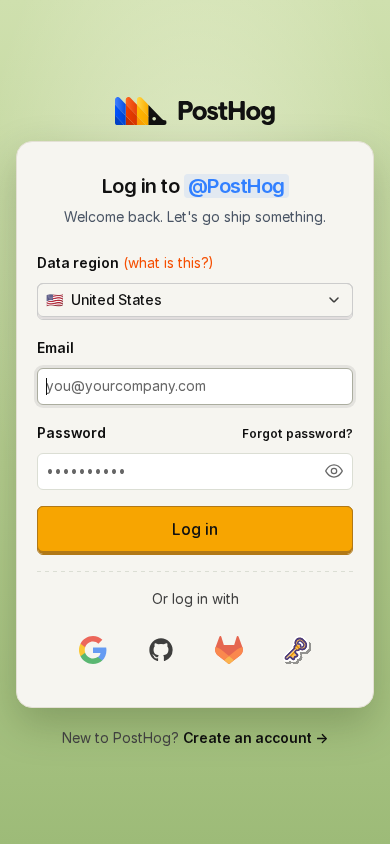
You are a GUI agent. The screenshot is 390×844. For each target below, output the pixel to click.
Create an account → (255, 737)
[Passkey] (297, 650)
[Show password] (334, 471)
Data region (125, 262)
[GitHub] (161, 650)
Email (55, 347)
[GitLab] (229, 650)
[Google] (93, 650)
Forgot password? (297, 433)
